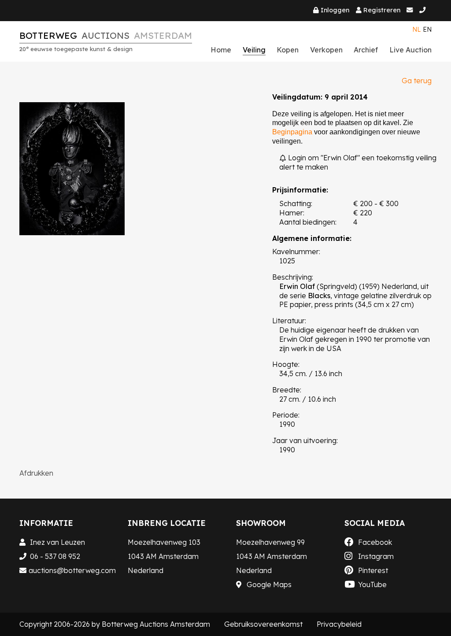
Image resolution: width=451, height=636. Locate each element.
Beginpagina (292, 132)
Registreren (381, 10)
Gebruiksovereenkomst (263, 624)
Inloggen (335, 10)
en (427, 29)
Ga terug (417, 80)
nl (416, 29)
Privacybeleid (339, 624)
